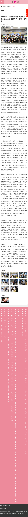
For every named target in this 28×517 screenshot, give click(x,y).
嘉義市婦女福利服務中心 (15, 326)
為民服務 (8, 313)
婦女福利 (8, 353)
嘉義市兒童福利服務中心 (15, 465)
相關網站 (22, 321)
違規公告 (12, 338)
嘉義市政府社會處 (16, 2)
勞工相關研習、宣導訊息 (9, 384)
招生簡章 (5, 331)
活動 (5, 336)
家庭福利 (8, 346)
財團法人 (8, 395)
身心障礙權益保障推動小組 (12, 413)
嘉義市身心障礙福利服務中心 (15, 356)
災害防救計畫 (26, 393)
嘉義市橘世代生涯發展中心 (15, 391)
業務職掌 (1, 327)
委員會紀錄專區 (12, 361)
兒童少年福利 (8, 329)
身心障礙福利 (8, 338)
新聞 (14, 6)
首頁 (4, 6)
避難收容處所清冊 (26, 363)
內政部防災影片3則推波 (26, 325)
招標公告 (12, 321)
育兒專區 (8, 321)
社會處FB (1, 341)
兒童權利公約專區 (22, 330)
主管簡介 (1, 321)
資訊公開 (12, 313)
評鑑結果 (12, 352)
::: (0, 4)
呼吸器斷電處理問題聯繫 (26, 406)
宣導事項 (5, 325)
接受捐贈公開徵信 (12, 382)
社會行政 (8, 373)
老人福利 (8, 367)
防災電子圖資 (26, 384)
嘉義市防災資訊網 (26, 340)
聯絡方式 (1, 334)
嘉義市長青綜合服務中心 (15, 374)
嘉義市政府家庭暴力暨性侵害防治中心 (15, 486)
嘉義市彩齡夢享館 (15, 340)
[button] (5, 275)
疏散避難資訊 (26, 374)
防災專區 (26, 313)
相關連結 (22, 313)
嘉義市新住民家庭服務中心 (15, 431)
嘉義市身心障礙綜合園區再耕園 (15, 411)
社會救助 (8, 360)
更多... (9, 400)
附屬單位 (15, 313)
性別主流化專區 (12, 330)
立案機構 (12, 345)
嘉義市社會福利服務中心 (15, 448)
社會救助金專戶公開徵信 (12, 396)
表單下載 (18, 313)
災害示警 (26, 13)
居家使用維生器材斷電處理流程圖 (26, 426)
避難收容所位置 (26, 352)
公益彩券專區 (12, 371)
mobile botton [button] (2, 2)
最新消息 (9, 6)
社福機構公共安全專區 (26, 445)
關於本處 (1, 313)
